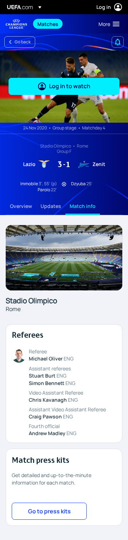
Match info (83, 206)
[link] (48, 23)
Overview (21, 206)
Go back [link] (23, 42)
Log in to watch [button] (69, 86)
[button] (107, 23)
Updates (51, 206)
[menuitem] (62, 23)
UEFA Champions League (16, 24)
